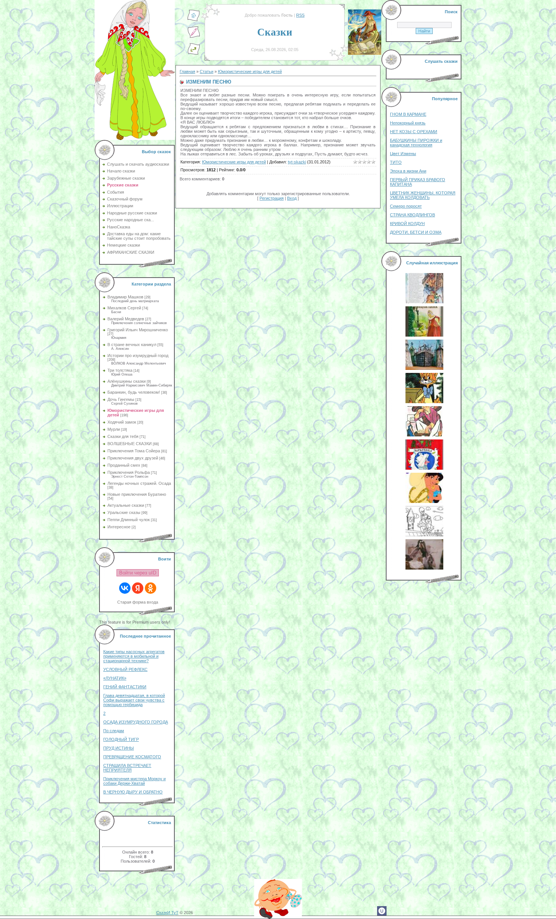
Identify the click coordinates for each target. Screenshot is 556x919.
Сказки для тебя (122, 436)
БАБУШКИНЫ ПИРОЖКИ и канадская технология (416, 142)
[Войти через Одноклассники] (150, 588)
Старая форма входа (137, 602)
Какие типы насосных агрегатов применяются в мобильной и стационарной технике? (134, 656)
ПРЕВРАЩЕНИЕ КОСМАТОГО (132, 756)
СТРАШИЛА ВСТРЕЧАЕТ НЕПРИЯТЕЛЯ (127, 767)
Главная (187, 71)
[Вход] (194, 53)
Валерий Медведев (125, 319)
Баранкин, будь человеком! (133, 392)
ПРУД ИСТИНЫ (118, 748)
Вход (292, 198)
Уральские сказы (123, 512)
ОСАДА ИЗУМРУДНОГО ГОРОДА (135, 722)
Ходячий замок (121, 422)
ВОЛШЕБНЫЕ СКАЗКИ (129, 443)
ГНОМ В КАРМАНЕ (408, 114)
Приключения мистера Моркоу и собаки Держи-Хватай (134, 780)
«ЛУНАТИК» (114, 678)
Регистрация (271, 198)
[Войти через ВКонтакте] (124, 588)
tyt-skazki (297, 162)
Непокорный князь (408, 123)
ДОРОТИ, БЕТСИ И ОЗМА (415, 232)
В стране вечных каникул (131, 344)
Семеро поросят (406, 206)
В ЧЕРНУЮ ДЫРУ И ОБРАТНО (133, 792)
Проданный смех (123, 465)
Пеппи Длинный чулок (128, 519)
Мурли (113, 429)
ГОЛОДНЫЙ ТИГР (121, 739)
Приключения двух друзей (132, 458)
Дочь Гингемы (120, 399)
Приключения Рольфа (128, 472)
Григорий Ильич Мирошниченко (137, 330)
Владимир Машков (125, 297)
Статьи (206, 71)
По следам (113, 730)
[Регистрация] (194, 36)
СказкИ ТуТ (167, 912)
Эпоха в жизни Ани (408, 171)
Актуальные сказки (125, 505)
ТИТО (396, 162)
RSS (300, 15)
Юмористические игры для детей (250, 71)
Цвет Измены (403, 153)
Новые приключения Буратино (136, 494)
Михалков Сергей (124, 308)
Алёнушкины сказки (126, 381)
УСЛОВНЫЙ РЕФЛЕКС (125, 669)
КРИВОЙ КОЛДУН (407, 223)
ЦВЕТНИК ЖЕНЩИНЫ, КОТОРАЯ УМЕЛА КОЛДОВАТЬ (422, 195)
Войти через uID (137, 573)
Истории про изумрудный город (137, 355)
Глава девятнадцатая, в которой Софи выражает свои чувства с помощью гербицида (134, 700)
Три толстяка (119, 370)
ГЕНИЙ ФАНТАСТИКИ (124, 687)
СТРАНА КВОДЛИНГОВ (412, 215)
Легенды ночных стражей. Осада (139, 483)
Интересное (118, 527)
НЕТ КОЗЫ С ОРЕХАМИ (413, 131)
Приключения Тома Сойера (133, 451)
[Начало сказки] (194, 20)
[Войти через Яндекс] (137, 588)
